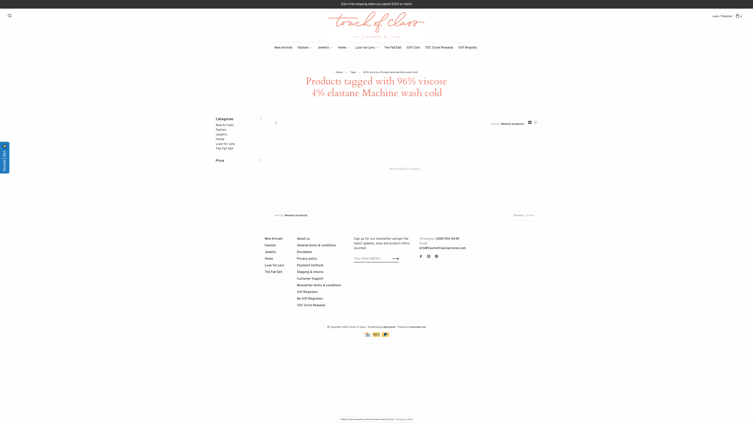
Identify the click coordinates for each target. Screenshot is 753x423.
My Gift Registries (310, 299)
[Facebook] (420, 257)
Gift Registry (467, 48)
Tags (353, 72)
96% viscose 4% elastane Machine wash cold (390, 72)
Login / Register (722, 16)
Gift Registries (307, 292)
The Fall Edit (393, 48)
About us (303, 239)
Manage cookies (404, 419)
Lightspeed (388, 327)
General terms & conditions (316, 246)
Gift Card (413, 48)
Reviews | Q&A (5, 160)
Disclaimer (304, 252)
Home (342, 48)
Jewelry (323, 48)
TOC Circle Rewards (439, 48)
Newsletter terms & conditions (319, 285)
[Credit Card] (368, 336)
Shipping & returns (310, 272)
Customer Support (310, 279)
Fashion (303, 48)
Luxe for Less (365, 48)
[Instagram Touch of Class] (428, 257)
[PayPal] (377, 336)
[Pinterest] (436, 257)
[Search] (10, 16)
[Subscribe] (394, 258)
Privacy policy (307, 259)
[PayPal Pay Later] (385, 336)
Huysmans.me (417, 327)
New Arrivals (284, 48)
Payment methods (310, 266)
